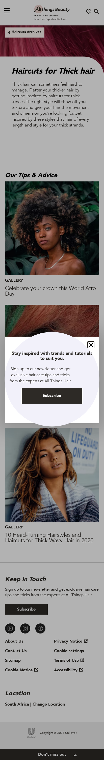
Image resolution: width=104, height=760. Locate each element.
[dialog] (52, 380)
